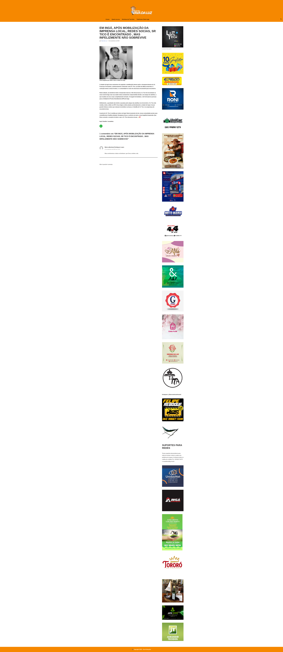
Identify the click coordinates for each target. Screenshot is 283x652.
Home (107, 19)
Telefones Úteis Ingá (142, 19)
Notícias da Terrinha (128, 19)
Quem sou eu (116, 19)
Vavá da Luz (104, 40)
